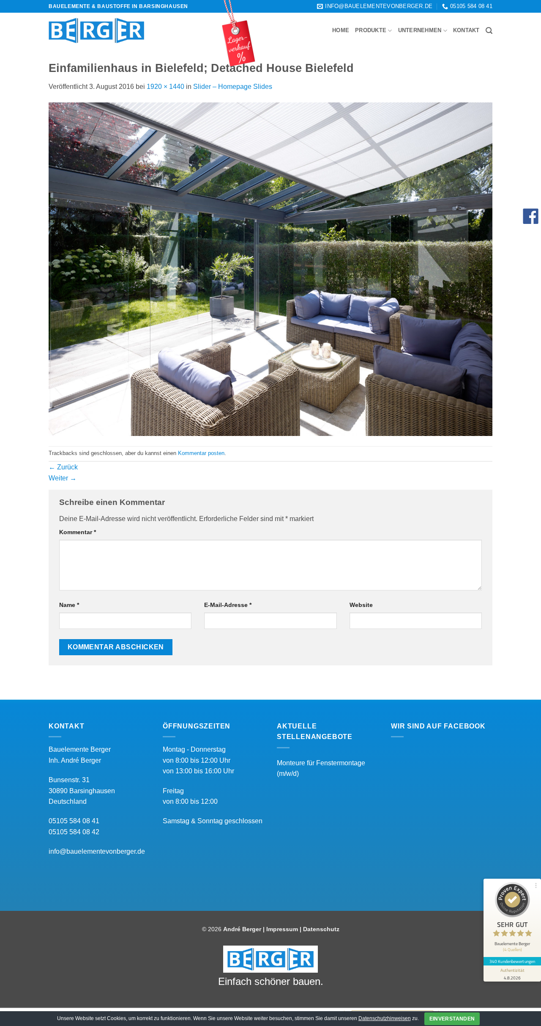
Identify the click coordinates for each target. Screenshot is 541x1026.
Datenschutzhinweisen (384, 1018)
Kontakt (466, 30)
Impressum (282, 929)
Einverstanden (452, 1019)
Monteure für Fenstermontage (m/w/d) (321, 768)
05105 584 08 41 (74, 821)
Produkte (370, 30)
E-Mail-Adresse (227, 604)
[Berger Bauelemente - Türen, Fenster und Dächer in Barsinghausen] (96, 30)
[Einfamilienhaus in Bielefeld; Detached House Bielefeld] (270, 268)
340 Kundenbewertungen (512, 961)
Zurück (63, 467)
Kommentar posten (201, 453)
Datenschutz (321, 929)
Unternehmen (420, 30)
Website (361, 604)
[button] (489, 30)
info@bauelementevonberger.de (97, 851)
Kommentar (77, 532)
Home (340, 30)
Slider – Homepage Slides (232, 86)
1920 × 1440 (165, 86)
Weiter (63, 478)
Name (69, 604)
